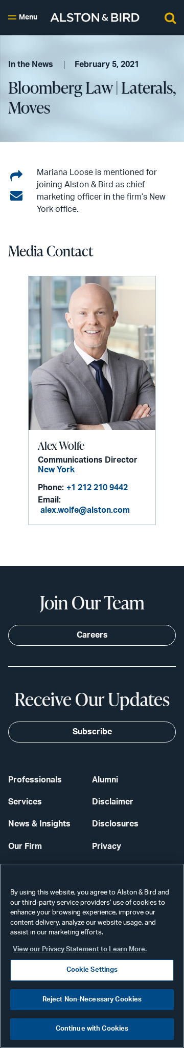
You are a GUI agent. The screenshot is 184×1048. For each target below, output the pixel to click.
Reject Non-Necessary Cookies (92, 999)
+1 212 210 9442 (97, 488)
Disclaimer (112, 802)
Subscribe (92, 732)
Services (25, 802)
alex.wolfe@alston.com (85, 510)
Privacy (106, 846)
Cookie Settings (92, 970)
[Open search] (170, 17)
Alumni (105, 780)
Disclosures (115, 824)
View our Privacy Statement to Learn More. (80, 949)
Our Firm (25, 846)
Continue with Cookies (92, 1028)
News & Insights (39, 824)
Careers (92, 635)
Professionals (35, 780)
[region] (92, 955)
